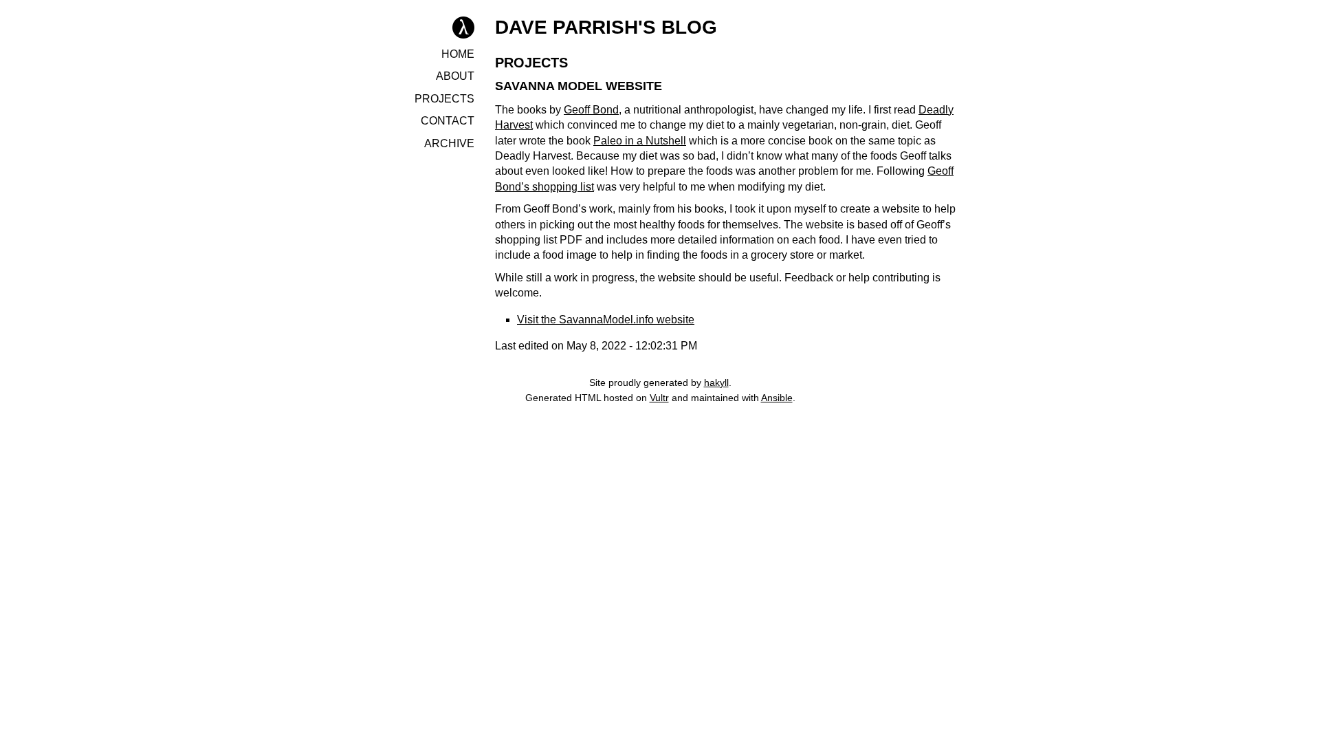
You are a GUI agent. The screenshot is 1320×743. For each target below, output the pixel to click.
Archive (449, 143)
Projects (444, 99)
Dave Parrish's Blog (606, 27)
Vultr (659, 397)
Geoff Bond (591, 110)
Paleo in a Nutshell (639, 141)
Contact (447, 121)
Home (457, 54)
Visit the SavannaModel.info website (605, 319)
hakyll (716, 382)
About (455, 76)
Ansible (777, 397)
